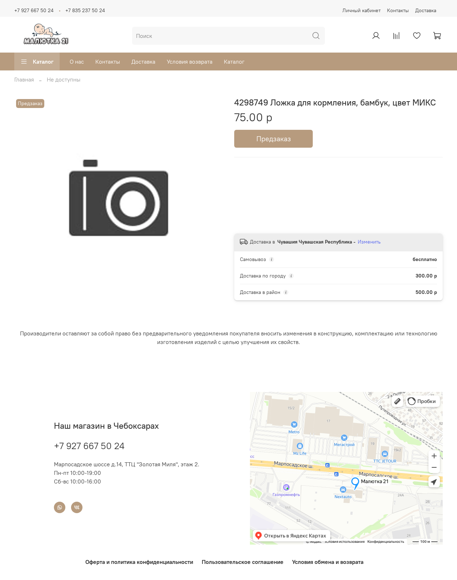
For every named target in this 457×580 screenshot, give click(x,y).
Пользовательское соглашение (242, 561)
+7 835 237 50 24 (85, 10)
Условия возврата (189, 61)
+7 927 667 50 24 (34, 10)
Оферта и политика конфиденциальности (139, 561)
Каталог (43, 61)
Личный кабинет (361, 10)
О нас (77, 61)
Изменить (369, 242)
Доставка (425, 10)
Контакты (398, 10)
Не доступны (63, 79)
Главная (24, 79)
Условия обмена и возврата (327, 561)
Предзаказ (273, 138)
